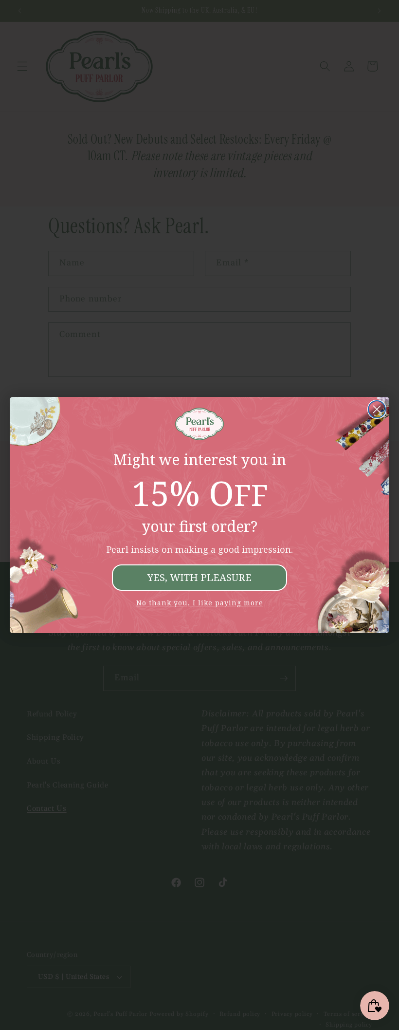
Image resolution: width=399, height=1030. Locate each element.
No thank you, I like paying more (199, 602)
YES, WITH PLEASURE (199, 577)
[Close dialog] (376, 409)
